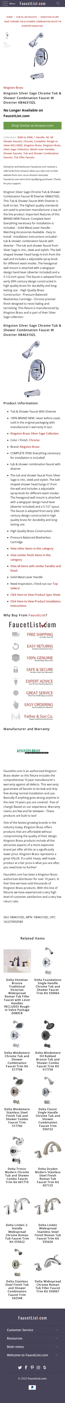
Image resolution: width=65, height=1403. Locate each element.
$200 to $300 (25, 137)
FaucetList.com (37, 1378)
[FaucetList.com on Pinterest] (32, 1367)
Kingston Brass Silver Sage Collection (34, 433)
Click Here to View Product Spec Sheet (35, 595)
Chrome (28, 141)
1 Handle (39, 137)
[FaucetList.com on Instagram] (38, 1367)
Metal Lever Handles (42, 149)
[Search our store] (59, 3)
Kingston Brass (13, 88)
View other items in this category (32, 548)
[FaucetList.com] (32, 3)
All (47, 137)
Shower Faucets (12, 153)
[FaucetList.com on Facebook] (26, 1367)
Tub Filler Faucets (24, 157)
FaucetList (37, 615)
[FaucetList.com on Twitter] (20, 1367)
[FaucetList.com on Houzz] (44, 1367)
